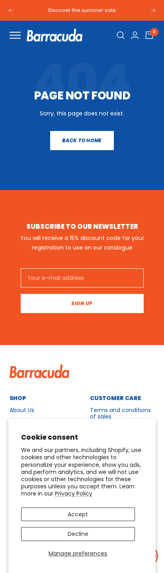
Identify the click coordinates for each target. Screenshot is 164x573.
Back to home (82, 140)
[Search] (121, 35)
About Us (22, 410)
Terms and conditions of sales (120, 413)
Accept (78, 514)
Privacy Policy (73, 494)
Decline (78, 534)
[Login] (135, 35)
